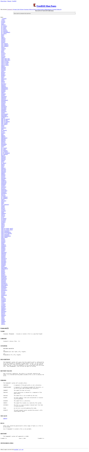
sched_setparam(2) (5, 234)
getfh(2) (3, 92)
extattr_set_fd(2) (4, 63)
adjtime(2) (3, 24)
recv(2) (2, 217)
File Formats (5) (41, 9)
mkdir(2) (3, 173)
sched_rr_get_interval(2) (6, 233)
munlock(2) (3, 189)
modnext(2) (3, 183)
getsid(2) (3, 112)
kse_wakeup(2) (4, 154)
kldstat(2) (3, 141)
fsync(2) (3, 82)
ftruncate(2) (3, 83)
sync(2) (2, 302)
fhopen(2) (3, 72)
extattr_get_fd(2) (4, 61)
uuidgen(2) (3, 315)
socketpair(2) (4, 295)
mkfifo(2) (3, 174)
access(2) (3, 22)
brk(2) (2, 36)
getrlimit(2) (3, 110)
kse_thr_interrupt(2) (5, 153)
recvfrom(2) (3, 218)
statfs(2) (3, 297)
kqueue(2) (3, 145)
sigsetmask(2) (4, 287)
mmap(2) (3, 179)
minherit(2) (3, 171)
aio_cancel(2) (4, 26)
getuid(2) (3, 117)
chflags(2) (3, 38)
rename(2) (3, 220)
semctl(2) (3, 239)
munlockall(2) (4, 190)
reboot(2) (3, 215)
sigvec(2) (3, 291)
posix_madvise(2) (5, 204)
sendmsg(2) (3, 246)
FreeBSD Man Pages (46, 6)
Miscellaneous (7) (49, 9)
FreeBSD (14, 1)
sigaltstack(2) (4, 278)
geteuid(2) (3, 91)
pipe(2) (2, 202)
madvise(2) (3, 169)
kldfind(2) (3, 136)
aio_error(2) (3, 27)
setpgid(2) (3, 256)
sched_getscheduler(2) (6, 232)
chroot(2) (3, 42)
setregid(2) (3, 259)
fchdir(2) (3, 66)
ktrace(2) (3, 155)
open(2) (3, 199)
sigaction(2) (3, 277)
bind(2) (2, 34)
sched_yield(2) (4, 237)
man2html (16, 449)
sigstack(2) (3, 288)
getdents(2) (3, 86)
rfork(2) (3, 223)
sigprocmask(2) (4, 285)
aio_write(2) (3, 33)
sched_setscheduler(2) (6, 236)
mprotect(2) (3, 187)
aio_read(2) (3, 28)
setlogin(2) (3, 254)
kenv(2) (3, 131)
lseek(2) (3, 165)
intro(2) (2, 125)
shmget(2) (3, 275)
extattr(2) (3, 57)
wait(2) (2, 317)
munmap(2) (3, 192)
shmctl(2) (3, 272)
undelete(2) (3, 309)
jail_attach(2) (4, 130)
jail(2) (2, 129)
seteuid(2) (3, 249)
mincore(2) (3, 170)
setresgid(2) (3, 261)
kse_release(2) (4, 150)
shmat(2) (3, 271)
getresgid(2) (3, 107)
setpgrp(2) (3, 257)
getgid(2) (3, 95)
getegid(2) (3, 90)
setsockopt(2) (4, 267)
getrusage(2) (4, 111)
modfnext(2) (4, 182)
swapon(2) (3, 300)
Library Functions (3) (25, 9)
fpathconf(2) (4, 78)
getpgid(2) (3, 101)
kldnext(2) (3, 140)
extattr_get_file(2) (5, 62)
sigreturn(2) (3, 286)
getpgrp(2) (3, 102)
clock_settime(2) (4, 46)
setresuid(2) (3, 262)
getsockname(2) (4, 114)
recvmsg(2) (3, 219)
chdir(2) (3, 37)
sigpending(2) (4, 283)
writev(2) (3, 324)
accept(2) (3, 21)
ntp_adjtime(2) (4, 197)
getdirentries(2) (4, 87)
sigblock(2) (3, 280)
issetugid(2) (3, 127)
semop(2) (3, 242)
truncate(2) (3, 306)
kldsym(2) (3, 143)
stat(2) (2, 296)
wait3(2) (3, 319)
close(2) (3, 47)
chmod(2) (3, 39)
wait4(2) (3, 320)
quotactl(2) (3, 210)
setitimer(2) (3, 253)
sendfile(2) (3, 244)
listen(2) (3, 164)
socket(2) (3, 293)
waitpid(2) (3, 321)
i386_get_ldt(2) (4, 120)
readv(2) (3, 214)
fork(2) (2, 77)
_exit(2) (3, 19)
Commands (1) (10, 9)
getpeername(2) (4, 100)
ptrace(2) (3, 208)
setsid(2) (3, 266)
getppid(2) (3, 105)
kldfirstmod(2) (4, 138)
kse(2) (2, 146)
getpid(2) (3, 104)
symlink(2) (3, 301)
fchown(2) (3, 70)
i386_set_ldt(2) (4, 122)
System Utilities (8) (57, 9)
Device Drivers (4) (34, 9)
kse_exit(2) (3, 149)
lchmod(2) (3, 158)
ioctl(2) (2, 126)
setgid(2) (3, 251)
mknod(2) (3, 175)
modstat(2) (3, 184)
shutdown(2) (4, 276)
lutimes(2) (3, 168)
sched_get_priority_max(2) (7, 228)
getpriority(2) (4, 106)
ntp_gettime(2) (4, 198)
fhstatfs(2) (3, 75)
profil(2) (3, 207)
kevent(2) (3, 132)
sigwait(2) (3, 292)
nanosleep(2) (4, 193)
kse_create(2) (4, 148)
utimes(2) (3, 312)
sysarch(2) (3, 303)
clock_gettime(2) (4, 44)
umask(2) (3, 307)
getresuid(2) (3, 109)
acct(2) (2, 23)
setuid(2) (3, 270)
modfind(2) (3, 180)
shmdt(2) (3, 273)
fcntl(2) (2, 71)
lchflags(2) (3, 156)
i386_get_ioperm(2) (5, 119)
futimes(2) (3, 85)
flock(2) (3, 76)
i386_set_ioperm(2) (5, 121)
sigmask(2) (3, 281)
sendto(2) (3, 247)
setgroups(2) (4, 252)
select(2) (3, 238)
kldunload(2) (4, 144)
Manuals (9, 1)
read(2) (2, 212)
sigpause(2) (3, 282)
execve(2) (3, 56)
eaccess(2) (3, 53)
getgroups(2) (4, 96)
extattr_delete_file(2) (5, 60)
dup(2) (2, 51)
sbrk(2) (2, 227)
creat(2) (2, 50)
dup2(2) (3, 52)
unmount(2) (3, 311)
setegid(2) (3, 248)
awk (22, 449)
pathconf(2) (3, 200)
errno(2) (3, 55)
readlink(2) (3, 213)
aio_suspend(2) (4, 31)
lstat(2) (2, 166)
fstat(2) (2, 80)
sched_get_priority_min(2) (7, 229)
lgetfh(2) (3, 160)
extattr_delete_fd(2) (5, 58)
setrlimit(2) (3, 265)
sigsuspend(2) (4, 290)
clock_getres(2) (4, 43)
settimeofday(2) (4, 268)
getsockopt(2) (4, 115)
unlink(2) (3, 310)
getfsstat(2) (3, 94)
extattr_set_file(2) (5, 65)
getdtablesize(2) (4, 88)
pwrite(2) (3, 209)
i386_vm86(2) (4, 124)
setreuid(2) (3, 263)
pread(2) (3, 205)
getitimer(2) (3, 97)
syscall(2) (3, 305)
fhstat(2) (3, 73)
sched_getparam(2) (5, 231)
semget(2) (3, 241)
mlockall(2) (3, 178)
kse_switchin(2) (4, 151)
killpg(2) (3, 135)
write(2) (3, 322)
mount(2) (3, 185)
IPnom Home (3, 1)
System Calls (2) (17, 9)
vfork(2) (3, 316)
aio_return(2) (4, 29)
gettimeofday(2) (4, 116)
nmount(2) (3, 195)
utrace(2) (3, 314)
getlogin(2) (3, 99)
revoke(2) (3, 222)
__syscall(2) (3, 18)
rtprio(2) (3, 226)
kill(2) (2, 134)
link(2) (2, 161)
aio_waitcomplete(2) (5, 32)
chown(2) (3, 41)
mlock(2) (3, 176)
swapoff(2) (3, 298)
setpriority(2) (4, 258)
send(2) (2, 243)
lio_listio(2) (3, 163)
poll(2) (2, 203)
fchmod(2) (3, 68)
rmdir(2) (3, 224)
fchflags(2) (3, 67)
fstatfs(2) (3, 81)
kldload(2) (3, 139)
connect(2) (3, 48)
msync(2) (3, 188)
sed (20, 449)
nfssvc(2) (3, 194)
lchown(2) (3, 159)
